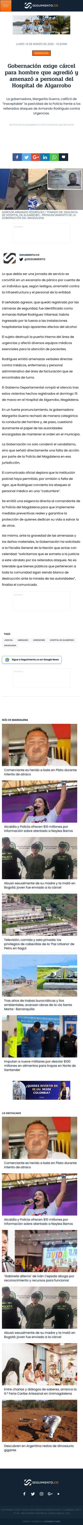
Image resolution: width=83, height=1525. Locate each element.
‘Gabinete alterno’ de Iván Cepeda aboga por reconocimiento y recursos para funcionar (39, 1278)
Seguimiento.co (29, 255)
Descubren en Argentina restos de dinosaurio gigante (39, 1448)
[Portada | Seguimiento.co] (41, 1482)
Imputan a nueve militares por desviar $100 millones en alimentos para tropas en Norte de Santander (40, 1065)
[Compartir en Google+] (35, 157)
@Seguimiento (34, 259)
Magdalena (41, 53)
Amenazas (23, 640)
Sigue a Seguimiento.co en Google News (35, 659)
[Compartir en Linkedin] (45, 157)
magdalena (10, 645)
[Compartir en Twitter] (26, 157)
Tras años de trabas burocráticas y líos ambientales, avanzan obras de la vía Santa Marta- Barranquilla (38, 1004)
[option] (41, 194)
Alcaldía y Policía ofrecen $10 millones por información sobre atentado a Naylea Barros (38, 828)
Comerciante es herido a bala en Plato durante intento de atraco (40, 772)
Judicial (8, 640)
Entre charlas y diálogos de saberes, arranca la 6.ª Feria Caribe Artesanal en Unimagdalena (40, 1391)
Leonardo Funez (52, 1521)
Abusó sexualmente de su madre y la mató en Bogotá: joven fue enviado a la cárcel (39, 885)
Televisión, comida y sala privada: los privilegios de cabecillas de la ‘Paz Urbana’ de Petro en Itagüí (39, 944)
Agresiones (39, 640)
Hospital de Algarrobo (62, 640)
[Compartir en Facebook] (17, 157)
